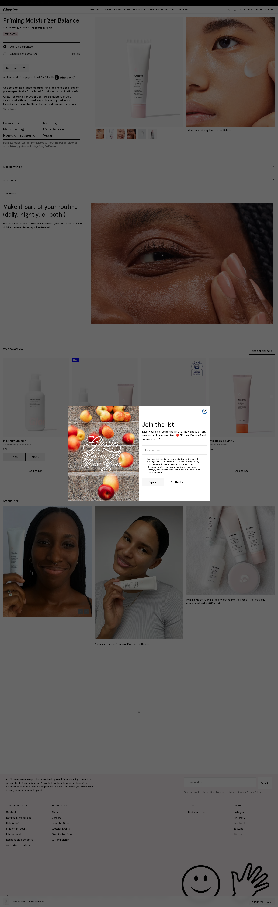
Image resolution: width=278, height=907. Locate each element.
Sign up (153, 482)
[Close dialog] (204, 411)
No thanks (177, 482)
